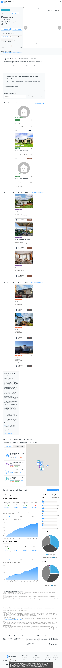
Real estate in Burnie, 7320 (54, 638)
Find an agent (24, 657)
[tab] (9, 516)
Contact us (55, 657)
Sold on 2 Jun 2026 (19, 173)
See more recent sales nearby (38, 103)
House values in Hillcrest (30, 642)
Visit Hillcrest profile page (53, 490)
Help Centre (55, 659)
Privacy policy (48, 659)
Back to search (7, 5)
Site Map (24, 659)
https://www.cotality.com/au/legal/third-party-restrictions (13, 619)
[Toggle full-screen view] (49, 43)
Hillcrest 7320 (21, 5)
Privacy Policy (39, 666)
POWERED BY (5, 660)
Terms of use (48, 657)
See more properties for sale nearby (37, 192)
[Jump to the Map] (43, 43)
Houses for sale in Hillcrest (8, 637)
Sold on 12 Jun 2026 (19, 145)
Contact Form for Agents (37, 659)
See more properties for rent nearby (37, 282)
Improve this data (4, 25)
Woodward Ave (28, 5)
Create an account (36, 657)
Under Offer (17, 206)
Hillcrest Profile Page (8, 433)
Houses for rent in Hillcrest (19, 637)
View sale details (19, 186)
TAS (16, 5)
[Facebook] (7, 664)
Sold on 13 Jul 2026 (19, 117)
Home (13, 5)
